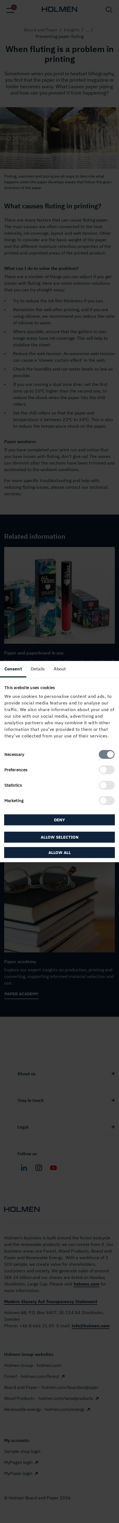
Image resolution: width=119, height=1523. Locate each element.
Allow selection (60, 837)
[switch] (107, 769)
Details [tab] (38, 668)
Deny (59, 819)
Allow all (59, 852)
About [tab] (60, 668)
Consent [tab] (13, 668)
